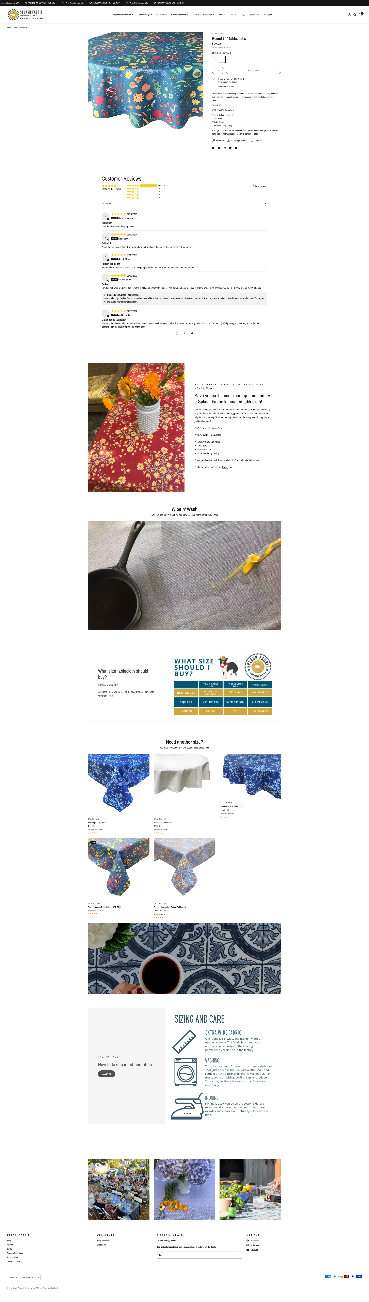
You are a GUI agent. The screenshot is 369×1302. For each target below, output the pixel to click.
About (221, 14)
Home (9, 28)
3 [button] (184, 333)
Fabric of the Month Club (202, 14)
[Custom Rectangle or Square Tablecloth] (184, 869)
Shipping (214, 47)
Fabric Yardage (144, 14)
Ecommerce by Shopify (51, 1288)
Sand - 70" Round (215, 59)
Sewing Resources (178, 14)
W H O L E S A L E (106, 1235)
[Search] (355, 14)
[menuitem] (123, 15)
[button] (133, 185)
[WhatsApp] (231, 147)
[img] (118, 214)
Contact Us (101, 1244)
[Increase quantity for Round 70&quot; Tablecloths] (222, 70)
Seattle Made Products (122, 14)
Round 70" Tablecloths (163, 822)
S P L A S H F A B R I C (18, 1235)
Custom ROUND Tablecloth (231, 806)
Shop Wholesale (103, 1240)
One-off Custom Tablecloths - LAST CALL (104, 907)
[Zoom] (197, 38)
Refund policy (12, 1257)
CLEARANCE (161, 14)
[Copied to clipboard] (236, 147)
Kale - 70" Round (222, 59)
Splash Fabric (94, 819)
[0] (360, 14)
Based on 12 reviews (111, 189)
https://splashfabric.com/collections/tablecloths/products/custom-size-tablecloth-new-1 (154, 298)
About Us (10, 1244)
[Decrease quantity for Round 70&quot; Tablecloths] (214, 70)
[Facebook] (213, 147)
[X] (219, 147)
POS (37, 1288)
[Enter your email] (239, 1255)
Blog (242, 14)
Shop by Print (254, 14)
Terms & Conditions (15, 1253)
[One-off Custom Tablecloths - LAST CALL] (118, 869)
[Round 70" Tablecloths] (184, 784)
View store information (226, 86)
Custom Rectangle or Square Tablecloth (170, 907)
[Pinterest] (225, 147)
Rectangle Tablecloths (97, 822)
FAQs (232, 14)
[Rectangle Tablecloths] (118, 784)
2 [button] (180, 333)
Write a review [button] (259, 186)
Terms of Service (13, 1261)
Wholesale (268, 14)
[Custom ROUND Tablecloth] (250, 776)
